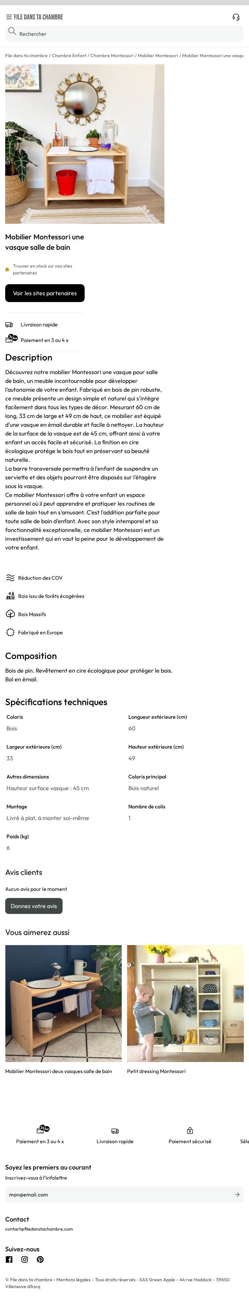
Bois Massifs (32, 614)
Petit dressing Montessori (156, 1071)
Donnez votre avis (34, 906)
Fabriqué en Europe (40, 632)
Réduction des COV (40, 578)
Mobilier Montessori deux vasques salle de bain (58, 1071)
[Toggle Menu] (9, 17)
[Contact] (236, 17)
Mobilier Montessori (158, 55)
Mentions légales (73, 1280)
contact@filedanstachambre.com (39, 1229)
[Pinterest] (40, 1259)
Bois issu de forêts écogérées (51, 596)
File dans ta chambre (26, 55)
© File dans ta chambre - (30, 1280)
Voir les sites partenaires (45, 293)
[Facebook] (9, 1259)
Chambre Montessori (112, 55)
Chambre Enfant (69, 55)
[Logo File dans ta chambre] (38, 16)
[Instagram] (25, 1259)
